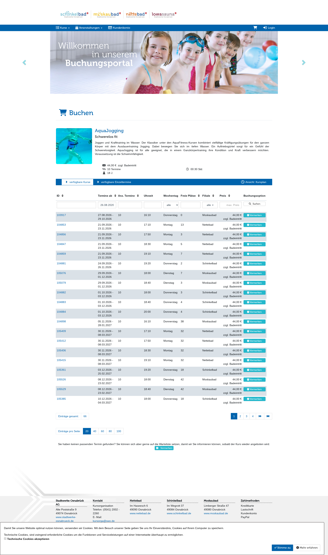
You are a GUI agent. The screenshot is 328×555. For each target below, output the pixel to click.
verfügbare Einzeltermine (115, 182)
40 (94, 431)
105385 (61, 398)
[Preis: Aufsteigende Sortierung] (229, 195)
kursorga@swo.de (104, 520)
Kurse (63, 27)
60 (102, 431)
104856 (61, 234)
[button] (24, 62)
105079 (61, 282)
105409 (61, 331)
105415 (61, 360)
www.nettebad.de (140, 513)
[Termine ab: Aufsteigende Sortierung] (115, 195)
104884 (61, 311)
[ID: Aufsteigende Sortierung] (62, 195)
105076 (61, 273)
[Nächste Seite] (260, 416)
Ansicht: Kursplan (255, 182)
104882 (61, 292)
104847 (61, 244)
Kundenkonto (121, 27)
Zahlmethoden (250, 500)
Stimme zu (284, 547)
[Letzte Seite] (268, 416)
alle (209, 204)
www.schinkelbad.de (179, 513)
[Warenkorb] (255, 28)
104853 (61, 224)
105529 (61, 389)
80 (110, 431)
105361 (61, 369)
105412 (61, 340)
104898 (61, 321)
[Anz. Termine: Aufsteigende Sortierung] (138, 195)
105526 (61, 379)
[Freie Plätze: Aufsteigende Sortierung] (199, 195)
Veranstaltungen (89, 27)
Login (271, 27)
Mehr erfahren (308, 547)
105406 (61, 350)
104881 (61, 263)
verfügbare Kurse (79, 182)
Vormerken (255, 215)
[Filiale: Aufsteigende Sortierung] (213, 195)
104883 (61, 302)
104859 (61, 253)
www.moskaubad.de (216, 513)
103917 (61, 215)
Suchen (256, 204)
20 (86, 431)
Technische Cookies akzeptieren (28, 538)
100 (119, 431)
